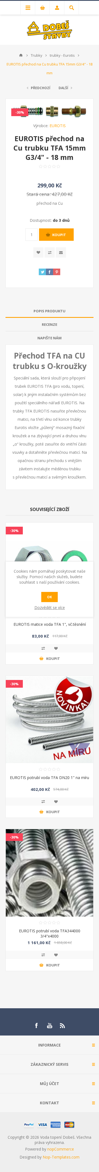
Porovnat (50, 252)
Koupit (59, 234)
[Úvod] (21, 55)
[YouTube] (49, 1025)
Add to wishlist (38, 252)
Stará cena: (39, 194)
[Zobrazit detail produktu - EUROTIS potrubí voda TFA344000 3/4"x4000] (49, 873)
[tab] (50, 311)
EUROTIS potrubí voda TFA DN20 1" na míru (49, 777)
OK (49, 597)
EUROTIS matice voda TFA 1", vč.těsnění (49, 624)
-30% (19, 112)
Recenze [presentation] (49, 324)
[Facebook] (36, 1025)
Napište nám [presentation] (49, 337)
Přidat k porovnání (43, 648)
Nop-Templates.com (61, 1157)
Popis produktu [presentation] (49, 310)
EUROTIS (58, 125)
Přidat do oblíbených (56, 648)
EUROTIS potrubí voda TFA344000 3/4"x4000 (49, 933)
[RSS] (62, 1025)
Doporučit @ (61, 252)
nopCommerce (60, 1149)
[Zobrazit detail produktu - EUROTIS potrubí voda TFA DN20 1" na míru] (49, 719)
